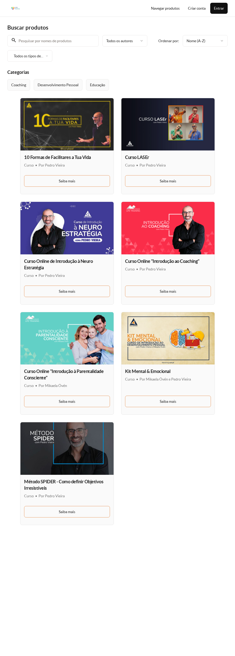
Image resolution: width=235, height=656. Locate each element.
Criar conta (197, 8)
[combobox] (124, 41)
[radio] (18, 85)
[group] (117, 85)
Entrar (219, 8)
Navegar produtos (165, 8)
